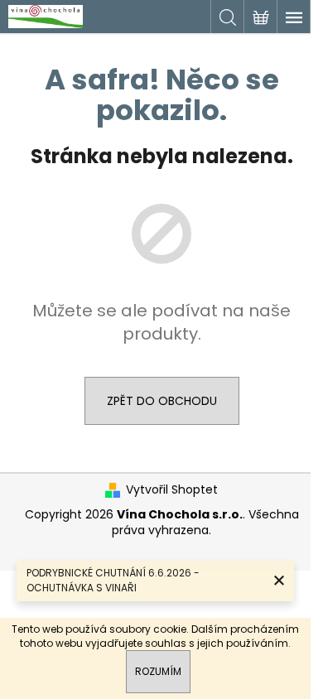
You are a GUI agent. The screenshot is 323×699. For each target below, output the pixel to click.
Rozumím (158, 671)
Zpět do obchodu (162, 401)
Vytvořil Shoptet (172, 490)
